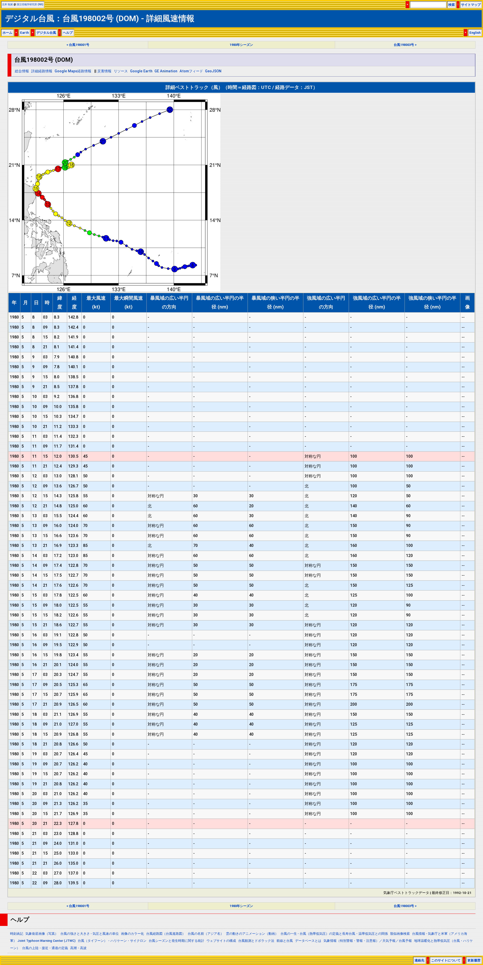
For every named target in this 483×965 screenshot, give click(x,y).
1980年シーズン (241, 45)
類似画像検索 (400, 934)
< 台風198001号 (77, 45)
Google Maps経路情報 (73, 71)
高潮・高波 (78, 948)
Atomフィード (191, 71)
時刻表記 (16, 934)
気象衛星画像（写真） (41, 934)
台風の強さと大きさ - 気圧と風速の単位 (89, 934)
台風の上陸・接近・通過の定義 (45, 948)
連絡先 (419, 960)
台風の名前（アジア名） (206, 934)
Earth (24, 33)
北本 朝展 (7, 4)
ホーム (7, 33)
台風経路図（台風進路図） (165, 934)
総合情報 (22, 71)
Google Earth (141, 71)
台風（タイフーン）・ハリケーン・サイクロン (112, 941)
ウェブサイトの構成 (221, 941)
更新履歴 (473, 960)
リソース (121, 71)
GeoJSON (213, 71)
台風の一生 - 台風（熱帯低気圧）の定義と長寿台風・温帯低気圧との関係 (334, 934)
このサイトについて (446, 960)
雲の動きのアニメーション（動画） (252, 934)
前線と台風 (284, 941)
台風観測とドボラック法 (256, 941)
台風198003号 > (405, 45)
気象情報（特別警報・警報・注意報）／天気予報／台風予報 (368, 941)
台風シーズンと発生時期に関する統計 (176, 941)
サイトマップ (471, 5)
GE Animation (165, 71)
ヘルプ (68, 33)
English (474, 33)
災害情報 (104, 71)
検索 (451, 5)
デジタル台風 (46, 33)
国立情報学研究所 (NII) (30, 4)
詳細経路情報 (41, 71)
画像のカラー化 (132, 934)
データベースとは (308, 941)
